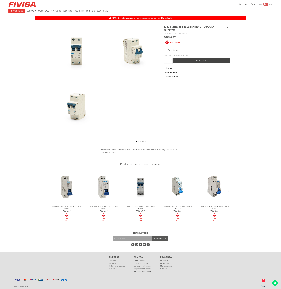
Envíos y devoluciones (142, 266)
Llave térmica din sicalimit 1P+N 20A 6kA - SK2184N (214, 207)
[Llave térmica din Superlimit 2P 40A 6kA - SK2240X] (140, 186)
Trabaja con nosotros (117, 266)
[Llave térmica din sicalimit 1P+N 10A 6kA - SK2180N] (177, 186)
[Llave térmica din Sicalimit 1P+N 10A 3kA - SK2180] (103, 186)
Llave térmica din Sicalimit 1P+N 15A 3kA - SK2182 (66, 207)
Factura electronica (141, 263)
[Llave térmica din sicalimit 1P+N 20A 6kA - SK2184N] (214, 186)
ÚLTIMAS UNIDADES (35, 11)
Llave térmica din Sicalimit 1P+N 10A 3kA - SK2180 (103, 207)
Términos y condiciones (142, 271)
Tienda (106, 11)
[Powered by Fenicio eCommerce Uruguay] (263, 286)
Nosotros (67, 11)
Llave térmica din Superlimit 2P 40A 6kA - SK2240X (140, 207)
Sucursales (79, 11)
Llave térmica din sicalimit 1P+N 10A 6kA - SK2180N (177, 207)
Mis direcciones (166, 266)
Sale (47, 11)
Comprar (201, 61)
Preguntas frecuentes (142, 269)
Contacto (90, 11)
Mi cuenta (164, 260)
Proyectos (56, 11)
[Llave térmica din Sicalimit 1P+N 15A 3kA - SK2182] (66, 186)
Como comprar (139, 260)
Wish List (163, 269)
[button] (228, 190)
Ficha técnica (173, 50)
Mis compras (165, 263)
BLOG (99, 11)
